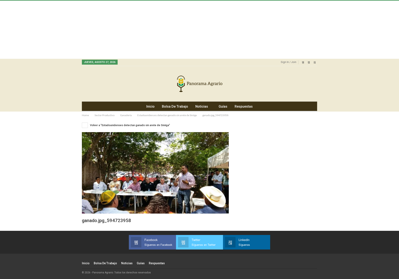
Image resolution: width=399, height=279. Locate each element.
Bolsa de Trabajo (175, 106)
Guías (223, 106)
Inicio (150, 106)
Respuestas (244, 106)
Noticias (201, 106)
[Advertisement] (124, 30)
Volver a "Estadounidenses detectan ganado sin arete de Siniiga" (129, 125)
